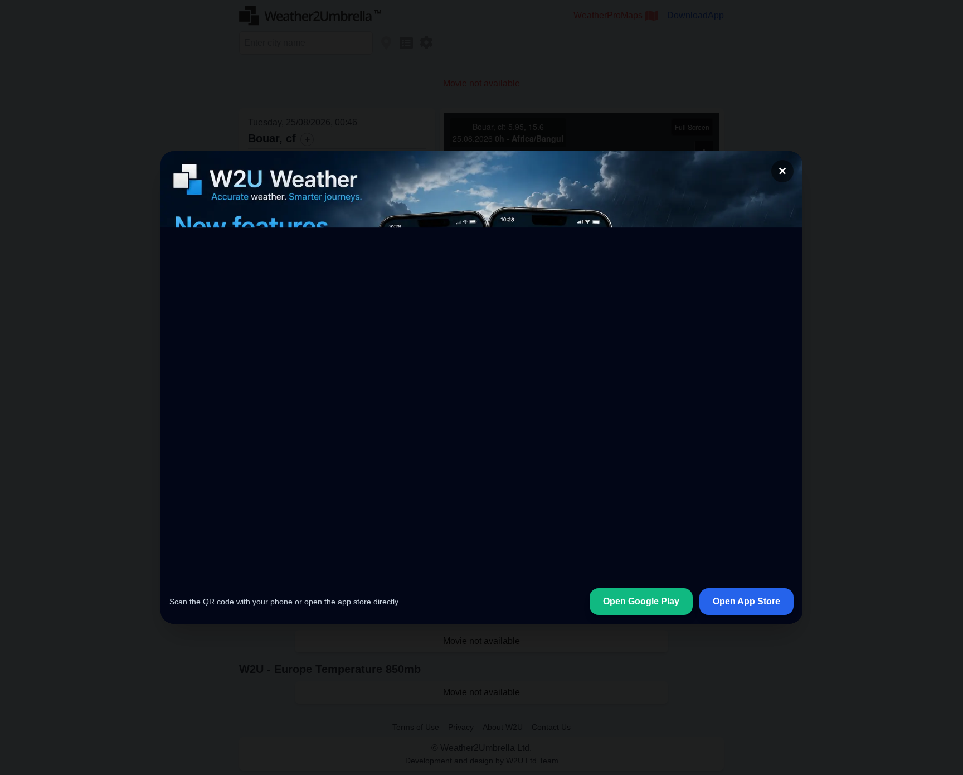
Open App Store (746, 601)
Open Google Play (641, 601)
